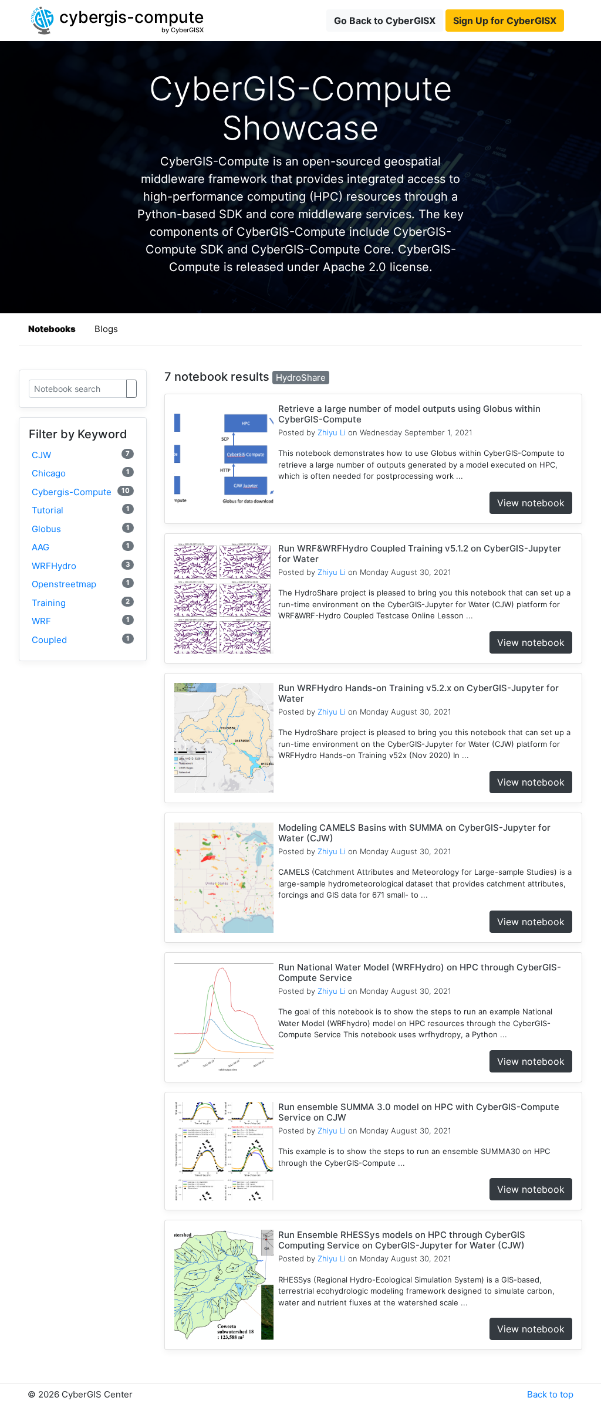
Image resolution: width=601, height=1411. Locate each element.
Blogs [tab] (106, 328)
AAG (81, 547)
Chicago (81, 473)
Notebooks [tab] (52, 328)
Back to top (550, 1394)
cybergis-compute (81, 492)
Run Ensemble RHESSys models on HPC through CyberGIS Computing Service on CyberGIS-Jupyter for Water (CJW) (401, 1240)
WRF (81, 621)
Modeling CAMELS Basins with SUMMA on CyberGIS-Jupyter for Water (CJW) (414, 833)
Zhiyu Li (332, 432)
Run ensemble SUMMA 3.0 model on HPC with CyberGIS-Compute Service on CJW (418, 1112)
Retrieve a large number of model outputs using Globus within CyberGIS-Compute (409, 414)
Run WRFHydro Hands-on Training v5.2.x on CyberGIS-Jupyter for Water (418, 693)
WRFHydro (81, 565)
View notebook (531, 503)
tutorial (81, 510)
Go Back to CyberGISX (384, 20)
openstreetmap (81, 584)
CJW (81, 455)
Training (81, 602)
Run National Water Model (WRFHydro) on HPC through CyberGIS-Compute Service (419, 972)
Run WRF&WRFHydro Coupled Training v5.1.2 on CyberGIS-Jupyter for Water (419, 553)
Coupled (81, 639)
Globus (81, 528)
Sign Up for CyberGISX (504, 20)
